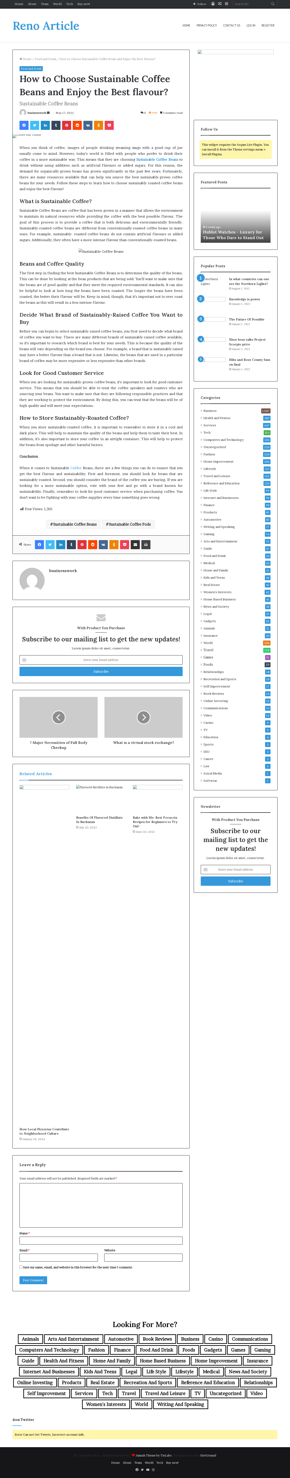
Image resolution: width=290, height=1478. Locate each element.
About (32, 4)
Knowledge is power (244, 299)
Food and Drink (45, 59)
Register (268, 25)
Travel (208, 650)
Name (24, 1233)
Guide (207, 548)
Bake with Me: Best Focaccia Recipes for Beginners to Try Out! (155, 821)
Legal (207, 614)
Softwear (210, 780)
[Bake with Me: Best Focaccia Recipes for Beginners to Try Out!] (158, 799)
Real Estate (211, 585)
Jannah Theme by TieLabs (153, 1455)
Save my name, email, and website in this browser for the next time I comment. (78, 1267)
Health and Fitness (216, 418)
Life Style (210, 490)
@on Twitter (23, 1419)
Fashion (209, 454)
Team (44, 4)
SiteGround (208, 1455)
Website (109, 1250)
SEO (206, 751)
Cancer (208, 759)
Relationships (213, 672)
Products (210, 512)
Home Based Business (219, 599)
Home (19, 4)
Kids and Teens (214, 577)
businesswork (37, 112)
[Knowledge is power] (213, 305)
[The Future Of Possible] (213, 325)
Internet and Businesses (221, 498)
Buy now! (83, 4)
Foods (208, 665)
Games (208, 657)
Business (210, 411)
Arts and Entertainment (220, 541)
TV (205, 730)
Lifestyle (209, 469)
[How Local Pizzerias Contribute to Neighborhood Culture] (44, 955)
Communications (215, 708)
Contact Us (231, 25)
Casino (208, 722)
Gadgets (209, 621)
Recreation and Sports (219, 679)
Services (209, 425)
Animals (209, 628)
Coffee (76, 468)
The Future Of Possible (246, 319)
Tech (69, 4)
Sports (208, 744)
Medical (209, 563)
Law (206, 766)
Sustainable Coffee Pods (130, 524)
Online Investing (215, 701)
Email (24, 1250)
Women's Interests (217, 592)
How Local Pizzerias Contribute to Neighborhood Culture (44, 1131)
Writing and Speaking (219, 527)
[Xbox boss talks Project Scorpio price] (213, 345)
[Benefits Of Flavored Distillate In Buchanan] (101, 799)
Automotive (212, 519)
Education (210, 737)
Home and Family (215, 570)
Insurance (210, 635)
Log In (251, 25)
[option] (236, 218)
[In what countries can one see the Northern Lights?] (213, 285)
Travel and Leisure (216, 476)
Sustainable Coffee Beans (75, 524)
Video (207, 715)
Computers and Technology (223, 440)
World (57, 4)
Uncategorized (214, 447)
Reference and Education (221, 483)
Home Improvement (218, 461)
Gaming (209, 534)
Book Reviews (213, 693)
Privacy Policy (207, 25)
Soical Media (212, 773)
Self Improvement (216, 686)
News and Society (216, 606)
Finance (209, 505)
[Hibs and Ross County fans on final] (213, 365)
